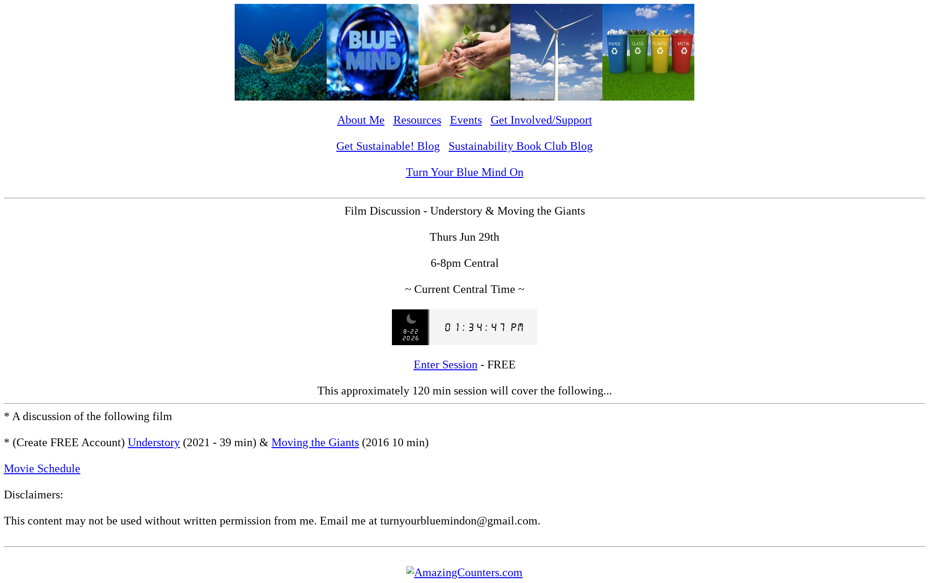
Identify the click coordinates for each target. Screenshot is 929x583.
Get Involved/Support (541, 120)
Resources (417, 120)
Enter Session (446, 364)
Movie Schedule (42, 468)
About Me (361, 120)
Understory (154, 442)
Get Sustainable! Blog (388, 146)
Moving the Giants (315, 442)
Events (466, 120)
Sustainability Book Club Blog (521, 146)
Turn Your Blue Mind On (465, 172)
